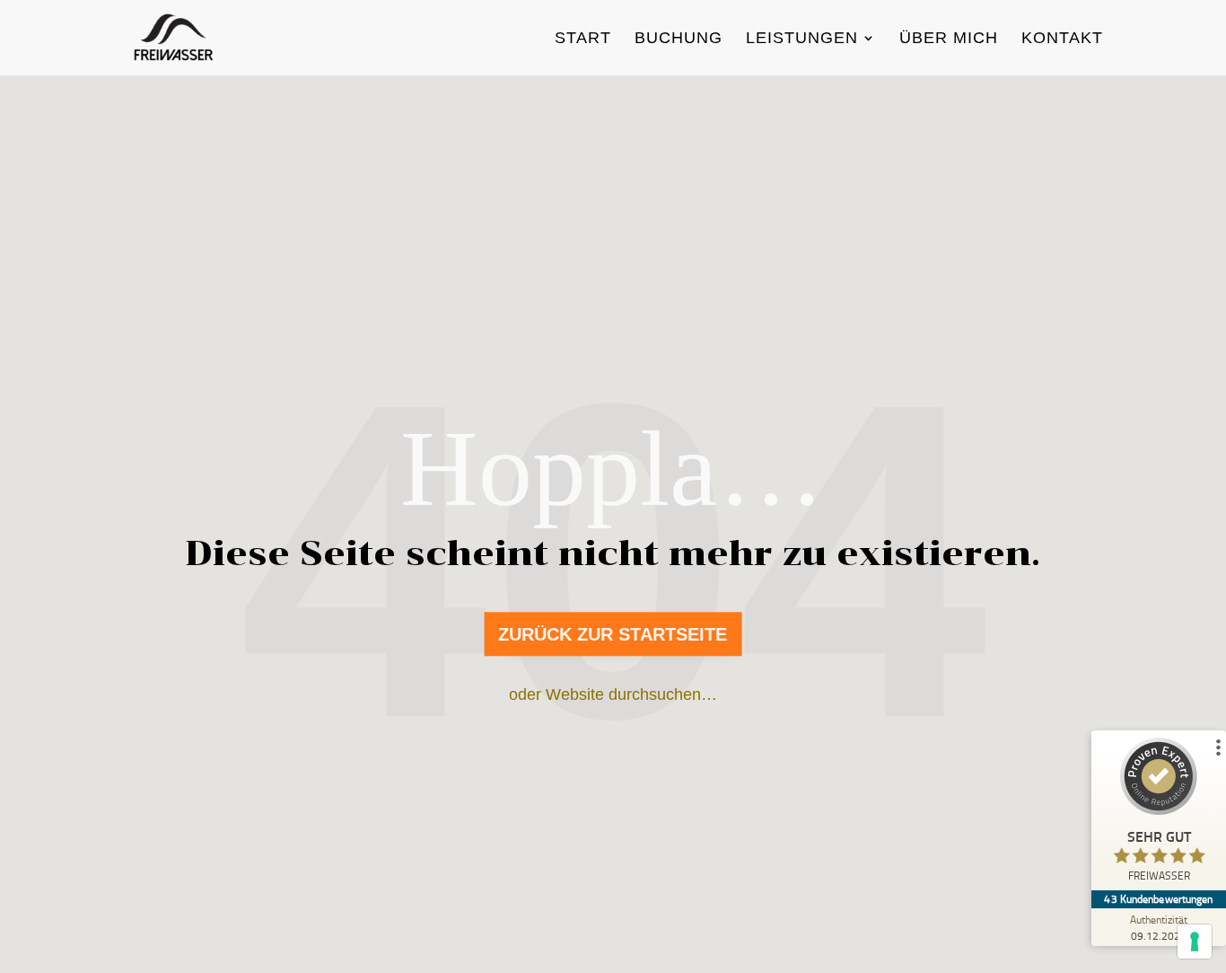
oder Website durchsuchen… (613, 694)
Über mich (948, 39)
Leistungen (802, 39)
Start (583, 39)
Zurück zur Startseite (612, 634)
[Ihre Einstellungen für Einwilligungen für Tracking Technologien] (1195, 941)
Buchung (678, 39)
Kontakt (1062, 39)
